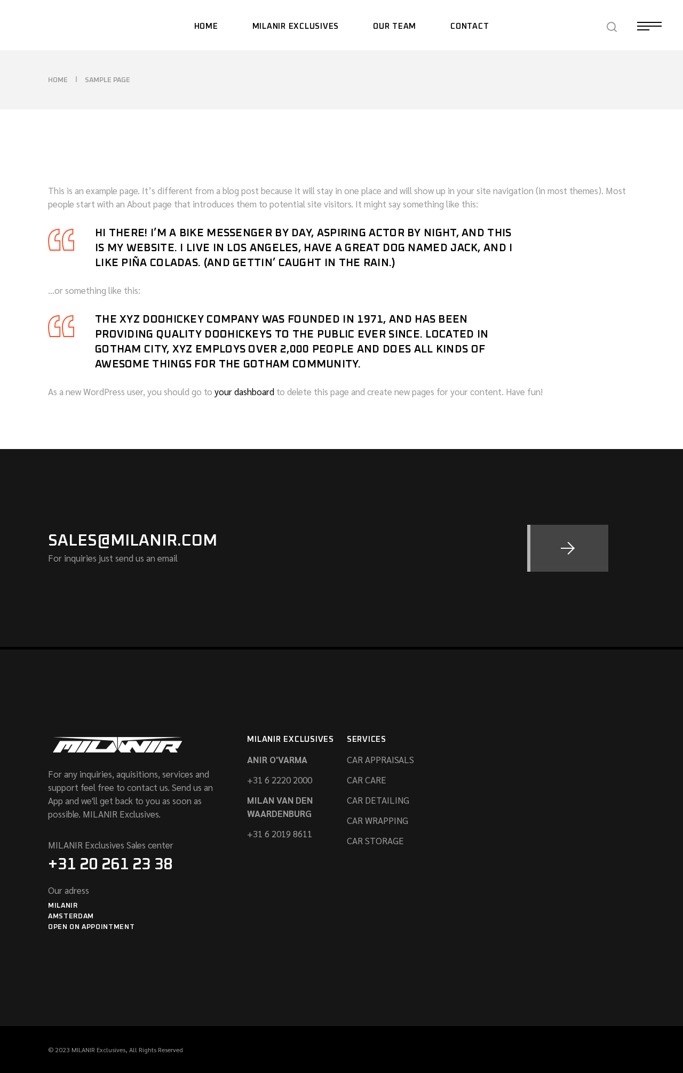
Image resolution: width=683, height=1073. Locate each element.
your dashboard (244, 391)
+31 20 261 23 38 (110, 864)
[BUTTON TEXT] (567, 548)
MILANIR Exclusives (98, 1049)
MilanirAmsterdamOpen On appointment (91, 916)
